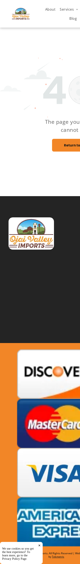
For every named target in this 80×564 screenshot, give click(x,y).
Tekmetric (58, 556)
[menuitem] (50, 9)
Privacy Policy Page (14, 558)
